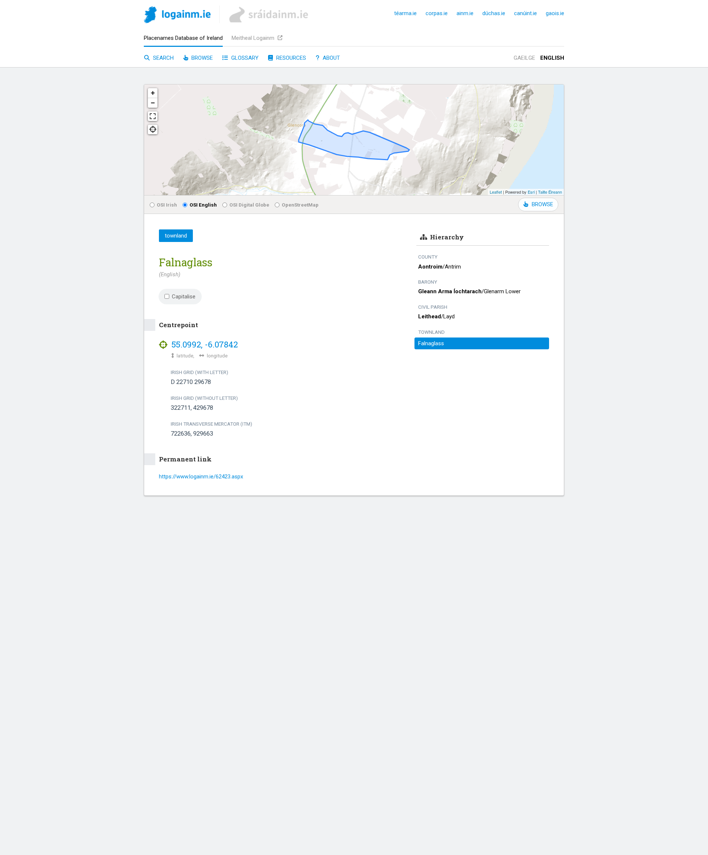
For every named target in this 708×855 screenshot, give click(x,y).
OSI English (203, 205)
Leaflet (496, 192)
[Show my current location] (152, 129)
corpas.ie (437, 13)
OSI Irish (167, 205)
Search (163, 58)
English (552, 58)
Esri (531, 192)
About (330, 58)
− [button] (153, 103)
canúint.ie (525, 13)
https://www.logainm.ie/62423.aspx (201, 476)
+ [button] (153, 93)
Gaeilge (524, 58)
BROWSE (542, 204)
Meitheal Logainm (254, 38)
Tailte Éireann (550, 192)
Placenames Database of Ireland (183, 38)
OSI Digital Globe (249, 205)
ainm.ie (465, 13)
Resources (290, 58)
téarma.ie (405, 13)
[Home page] (177, 16)
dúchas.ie (493, 13)
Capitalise (183, 296)
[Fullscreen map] (152, 116)
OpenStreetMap (300, 205)
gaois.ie (555, 13)
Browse (201, 58)
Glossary (244, 58)
